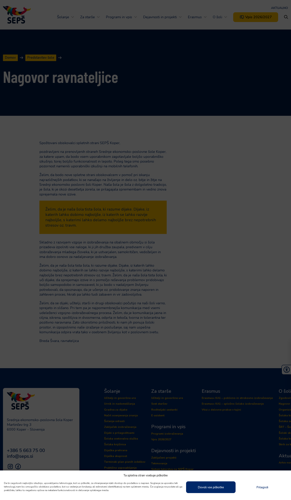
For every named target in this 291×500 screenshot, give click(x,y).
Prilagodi (262, 487)
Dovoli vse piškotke (211, 487)
